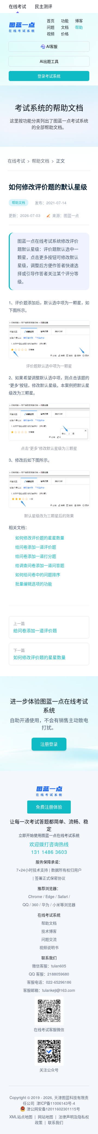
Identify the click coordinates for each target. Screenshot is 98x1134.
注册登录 (49, 744)
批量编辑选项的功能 (33, 584)
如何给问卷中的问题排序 (37, 574)
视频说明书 (49, 947)
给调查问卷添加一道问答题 (39, 565)
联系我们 (55, 1122)
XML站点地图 (20, 1116)
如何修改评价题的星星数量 (39, 537)
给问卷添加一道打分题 (35, 556)
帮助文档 (40, 161)
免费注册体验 (49, 807)
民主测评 (43, 6)
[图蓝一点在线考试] (22, 27)
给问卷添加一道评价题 (35, 547)
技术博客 (49, 931)
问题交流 (49, 939)
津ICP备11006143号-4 (55, 1103)
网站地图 (45, 1116)
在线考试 (17, 6)
